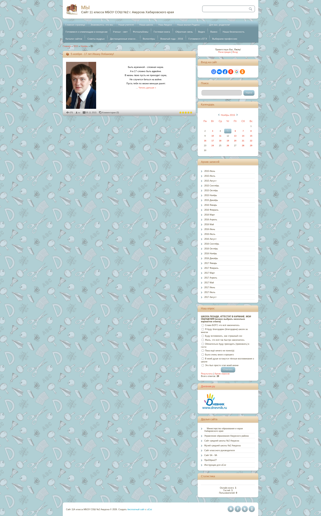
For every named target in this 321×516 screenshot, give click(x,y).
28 (243, 145)
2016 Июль (209, 234)
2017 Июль (209, 292)
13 (235, 136)
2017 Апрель (210, 277)
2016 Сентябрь (211, 244)
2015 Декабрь (211, 200)
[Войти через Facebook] (225, 71)
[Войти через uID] (213, 71)
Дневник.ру (208, 386)
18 (220, 141)
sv (79, 112)
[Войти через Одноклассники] (242, 71)
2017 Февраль (211, 268)
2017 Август (210, 297)
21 (243, 141)
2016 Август (210, 239)
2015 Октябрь (211, 190)
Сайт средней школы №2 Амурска (221, 440)
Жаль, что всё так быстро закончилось (225, 340)
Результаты (207, 373)
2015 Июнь (209, 171)
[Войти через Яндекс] (230, 71)
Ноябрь (84, 46)
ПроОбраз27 (210, 460)
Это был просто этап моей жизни (221, 365)
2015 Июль (209, 176)
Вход (235, 52)
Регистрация (224, 52)
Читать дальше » (147, 87)
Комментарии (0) (110, 112)
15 (251, 136)
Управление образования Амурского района (226, 436)
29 (251, 145)
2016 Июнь (209, 229)
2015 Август (210, 181)
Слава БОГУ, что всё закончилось (222, 325)
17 (212, 141)
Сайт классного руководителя (219, 450)
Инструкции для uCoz (215, 465)
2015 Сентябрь (211, 185)
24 (212, 145)
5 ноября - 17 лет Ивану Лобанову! (92, 54)
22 (251, 141)
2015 (75, 46)
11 (220, 136)
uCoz (149, 509)
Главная (67, 46)
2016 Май (209, 224)
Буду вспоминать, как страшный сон (223, 336)
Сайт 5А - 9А (210, 455)
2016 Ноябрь (210, 253)
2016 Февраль (211, 210)
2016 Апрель (210, 219)
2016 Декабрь (211, 258)
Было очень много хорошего (219, 354)
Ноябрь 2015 (228, 115)
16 (205, 141)
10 (212, 136)
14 (243, 136)
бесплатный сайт (136, 509)
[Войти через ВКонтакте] (219, 71)
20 (235, 141)
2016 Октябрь (211, 248)
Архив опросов (222, 373)
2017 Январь (210, 263)
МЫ (85, 7)
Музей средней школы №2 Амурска (222, 445)
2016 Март (209, 214)
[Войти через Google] (236, 71)
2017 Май (209, 282)
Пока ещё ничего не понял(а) (219, 350)
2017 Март (209, 273)
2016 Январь (210, 205)
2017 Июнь (209, 287)
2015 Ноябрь (210, 195)
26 (228, 145)
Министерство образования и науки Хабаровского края (223, 429)
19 (228, 141)
